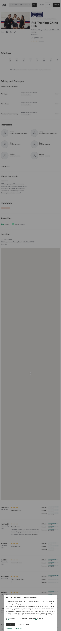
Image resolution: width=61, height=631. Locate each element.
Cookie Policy (18, 628)
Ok (10, 624)
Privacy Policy (34, 619)
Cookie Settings (24, 624)
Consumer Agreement (13, 619)
